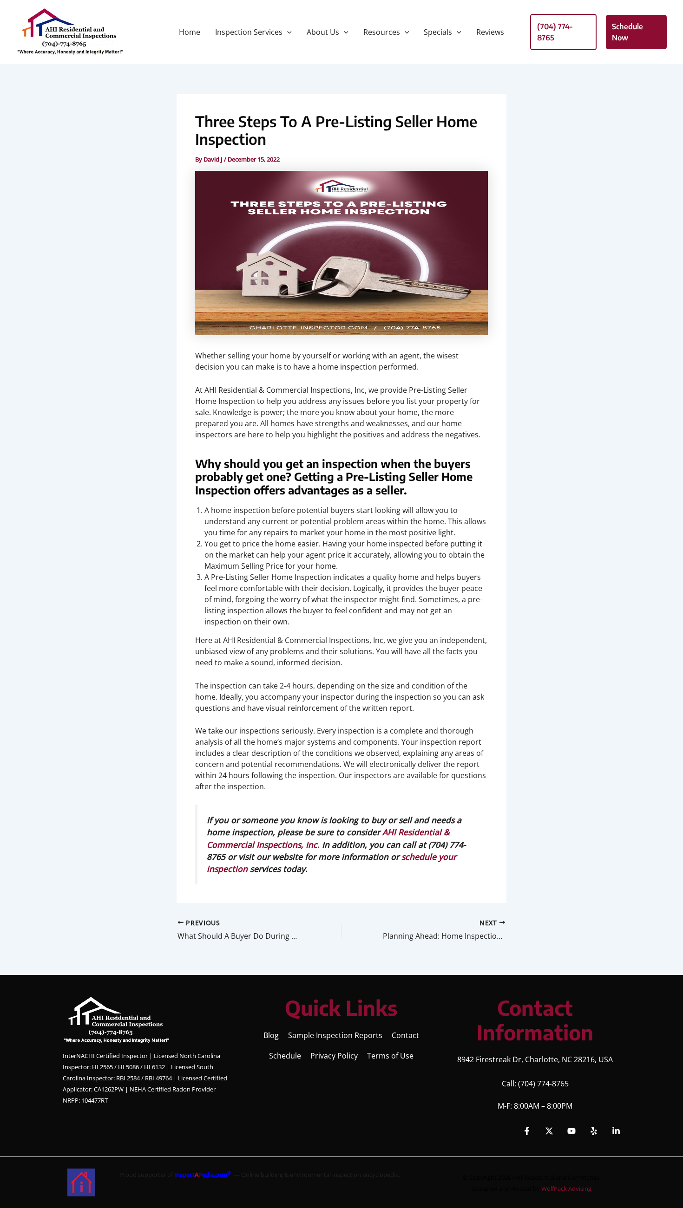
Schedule (285, 1056)
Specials (438, 32)
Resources (381, 32)
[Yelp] (594, 1131)
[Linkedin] (616, 1131)
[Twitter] (549, 1131)
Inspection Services (248, 32)
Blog (271, 1035)
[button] (287, 32)
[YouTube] (571, 1131)
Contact (405, 1035)
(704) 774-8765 (543, 1083)
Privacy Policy (334, 1056)
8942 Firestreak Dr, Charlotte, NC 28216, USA (535, 1059)
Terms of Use (390, 1056)
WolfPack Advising (566, 1188)
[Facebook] (527, 1131)
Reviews (490, 32)
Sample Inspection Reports (335, 1035)
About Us (323, 32)
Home (189, 32)
